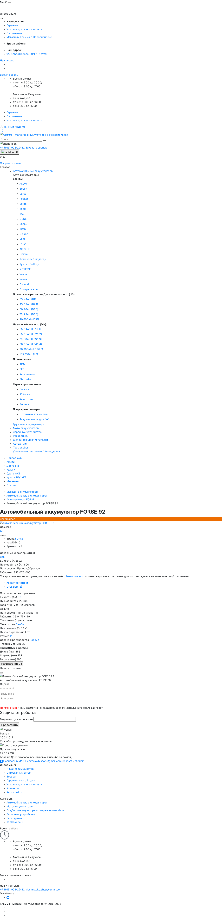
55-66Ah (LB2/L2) (31, 334)
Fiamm (24, 254)
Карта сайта (14, 792)
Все (2, 556)
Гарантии (12, 25)
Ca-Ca (20, 624)
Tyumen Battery (29, 264)
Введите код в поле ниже (16, 719)
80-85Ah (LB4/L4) (31, 344)
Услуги (11, 469)
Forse (23, 244)
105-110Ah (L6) (29, 354)
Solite (23, 203)
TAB (22, 213)
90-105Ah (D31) (29, 319)
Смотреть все (29, 289)
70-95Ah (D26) (29, 314)
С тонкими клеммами (34, 414)
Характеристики (17, 582)
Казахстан (26, 399)
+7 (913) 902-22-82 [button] (12, 889)
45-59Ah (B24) (29, 304)
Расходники (14, 818)
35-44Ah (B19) (29, 299)
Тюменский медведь (33, 259)
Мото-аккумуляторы (20, 806)
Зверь (23, 223)
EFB (22, 369)
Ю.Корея (25, 394)
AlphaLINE (26, 249)
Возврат (12, 776)
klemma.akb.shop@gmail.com (44, 889)
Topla (23, 208)
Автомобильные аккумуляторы (27, 495)
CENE (23, 218)
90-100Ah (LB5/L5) (31, 349)
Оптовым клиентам (19, 772)
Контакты (13, 788)
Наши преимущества (20, 768)
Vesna (23, 274)
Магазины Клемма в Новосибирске (29, 37)
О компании (14, 33)
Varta (23, 193)
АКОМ (23, 183)
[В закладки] (1, 535)
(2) (2, 530)
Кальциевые (27, 374)
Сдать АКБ (13, 473)
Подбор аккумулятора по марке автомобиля (35, 810)
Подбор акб (14, 458)
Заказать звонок (36, 147)
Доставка (13, 465)
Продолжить (9, 725)
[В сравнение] (4, 535)
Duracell (25, 284)
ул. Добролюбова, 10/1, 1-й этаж (27, 54)
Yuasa (23, 279)
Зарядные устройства (21, 814)
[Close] (1, 672)
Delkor (24, 234)
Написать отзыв (11, 663)
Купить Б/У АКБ (16, 477)
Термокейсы (15, 822)
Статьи (11, 485)
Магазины (13, 481)
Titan (23, 228)
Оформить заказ (10, 163)
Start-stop (26, 379)
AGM (22, 364)
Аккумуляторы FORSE (20, 499)
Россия (24, 389)
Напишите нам (74, 576)
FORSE (19, 538)
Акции (11, 461)
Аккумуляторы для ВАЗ (35, 419)
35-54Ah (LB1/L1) (30, 329)
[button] (7, 60)
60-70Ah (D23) (29, 309)
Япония (24, 404)
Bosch (23, 188)
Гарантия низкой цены (21, 780)
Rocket (24, 198)
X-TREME (25, 269)
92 (19, 597)
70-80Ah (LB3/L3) (31, 339)
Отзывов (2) (14, 586)
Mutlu (23, 239)
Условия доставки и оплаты (25, 29)
